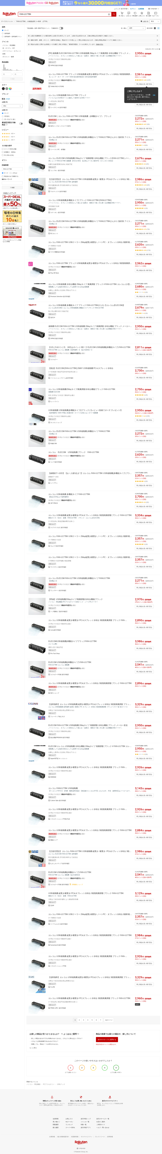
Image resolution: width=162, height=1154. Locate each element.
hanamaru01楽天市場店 (58, 945)
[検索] (114, 14)
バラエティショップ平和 (58, 966)
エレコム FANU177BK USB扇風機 (63, 788)
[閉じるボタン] (157, 36)
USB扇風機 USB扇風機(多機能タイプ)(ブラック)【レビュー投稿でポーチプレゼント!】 (85, 410)
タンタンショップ (56, 422)
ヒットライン (55, 401)
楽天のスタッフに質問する (107, 1039)
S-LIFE (53, 987)
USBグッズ (61, 1084)
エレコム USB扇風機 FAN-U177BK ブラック (67, 95)
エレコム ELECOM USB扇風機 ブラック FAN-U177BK (73, 452)
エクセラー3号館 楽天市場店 (60, 674)
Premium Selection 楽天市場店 (60, 296)
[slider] (2, 70)
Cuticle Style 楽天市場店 (58, 800)
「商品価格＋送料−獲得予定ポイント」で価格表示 (42, 28)
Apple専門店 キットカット (59, 758)
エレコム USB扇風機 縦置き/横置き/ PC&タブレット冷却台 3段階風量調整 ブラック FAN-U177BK (90, 515)
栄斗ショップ (55, 693)
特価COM (54, 443)
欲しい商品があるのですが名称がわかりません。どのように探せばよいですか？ (57, 1038)
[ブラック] (3, 88)
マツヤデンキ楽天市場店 (58, 567)
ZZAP (52, 905)
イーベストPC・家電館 (58, 149)
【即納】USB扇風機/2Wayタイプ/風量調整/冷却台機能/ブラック (75, 599)
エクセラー (54, 359)
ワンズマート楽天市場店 (58, 590)
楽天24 (53, 317)
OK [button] (154, 95)
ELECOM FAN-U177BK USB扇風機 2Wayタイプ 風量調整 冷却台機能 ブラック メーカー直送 (88, 725)
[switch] (21, 124)
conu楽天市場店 (56, 630)
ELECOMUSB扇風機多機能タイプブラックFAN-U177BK (72, 641)
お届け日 (5, 110)
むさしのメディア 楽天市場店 (60, 863)
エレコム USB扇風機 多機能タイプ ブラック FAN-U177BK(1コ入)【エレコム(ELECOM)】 (86, 305)
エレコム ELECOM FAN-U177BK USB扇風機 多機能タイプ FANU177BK (79, 431)
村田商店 (53, 777)
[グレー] (6, 88)
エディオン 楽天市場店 (58, 212)
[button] (153, 9)
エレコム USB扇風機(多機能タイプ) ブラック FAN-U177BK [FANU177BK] (79, 200)
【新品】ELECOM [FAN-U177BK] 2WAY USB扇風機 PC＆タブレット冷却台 (80, 368)
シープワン (54, 483)
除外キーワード (7, 179)
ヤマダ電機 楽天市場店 (58, 252)
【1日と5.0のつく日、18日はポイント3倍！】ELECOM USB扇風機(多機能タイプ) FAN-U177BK (89, 347)
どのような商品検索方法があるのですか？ (44, 1041)
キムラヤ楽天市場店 (57, 546)
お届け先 (5, 102)
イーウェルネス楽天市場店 (59, 924)
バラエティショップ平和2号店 (60, 819)
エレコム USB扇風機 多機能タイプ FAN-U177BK (69, 494)
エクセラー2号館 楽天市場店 (60, 884)
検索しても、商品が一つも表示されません (44, 1044)
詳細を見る (99, 44)
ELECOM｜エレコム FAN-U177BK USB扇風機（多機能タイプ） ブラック (79, 116)
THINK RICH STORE (57, 86)
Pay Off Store (55, 273)
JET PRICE (54, 503)
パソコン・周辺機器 (33, 1084)
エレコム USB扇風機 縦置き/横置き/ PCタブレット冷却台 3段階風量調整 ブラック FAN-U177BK (89, 998)
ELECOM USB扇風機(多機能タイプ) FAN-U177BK (69, 662)
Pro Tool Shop (55, 653)
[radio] (2, 30)
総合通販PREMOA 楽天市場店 (60, 737)
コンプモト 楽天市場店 (58, 170)
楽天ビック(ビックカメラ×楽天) (61, 126)
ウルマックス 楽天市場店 (59, 191)
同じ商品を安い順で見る (144, 84)
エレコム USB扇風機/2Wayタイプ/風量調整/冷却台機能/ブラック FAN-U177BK (81, 389)
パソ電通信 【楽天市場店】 (59, 611)
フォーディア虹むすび (58, 716)
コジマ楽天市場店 (56, 462)
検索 (13, 79)
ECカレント (54, 233)
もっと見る (33, 1048)
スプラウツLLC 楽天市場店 (59, 527)
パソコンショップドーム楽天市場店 (62, 378)
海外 (8, 99)
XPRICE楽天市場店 (57, 65)
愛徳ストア (54, 840)
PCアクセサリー (48, 1084)
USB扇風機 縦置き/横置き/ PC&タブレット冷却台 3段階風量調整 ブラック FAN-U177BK (86, 893)
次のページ (108, 1020)
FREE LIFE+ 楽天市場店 (58, 1008)
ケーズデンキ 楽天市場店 (59, 107)
